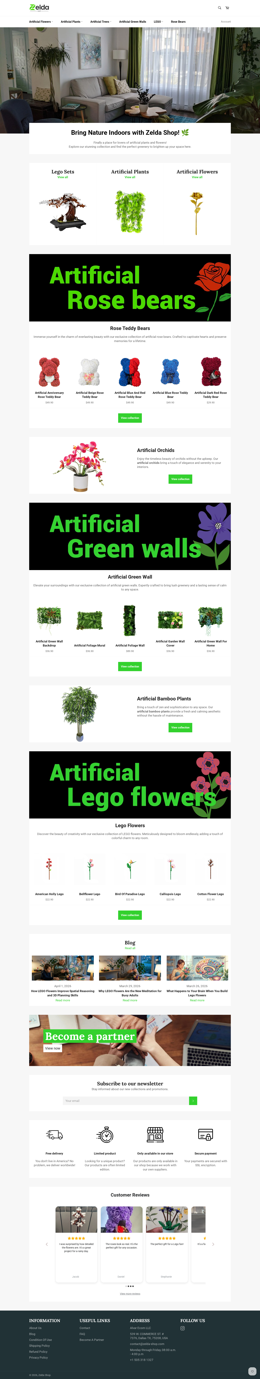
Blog (32, 1334)
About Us (35, 1328)
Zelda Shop (44, 1375)
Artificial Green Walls (132, 21)
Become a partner (90, 1036)
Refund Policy (38, 1351)
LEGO (158, 21)
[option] (130, 80)
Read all (130, 948)
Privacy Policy (38, 1357)
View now (52, 1048)
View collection (130, 418)
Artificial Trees (100, 21)
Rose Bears (178, 21)
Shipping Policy (39, 1345)
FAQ (82, 1334)
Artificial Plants (71, 21)
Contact (85, 1328)
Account (226, 21)
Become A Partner (92, 1340)
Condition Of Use (40, 1340)
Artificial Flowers (40, 21)
